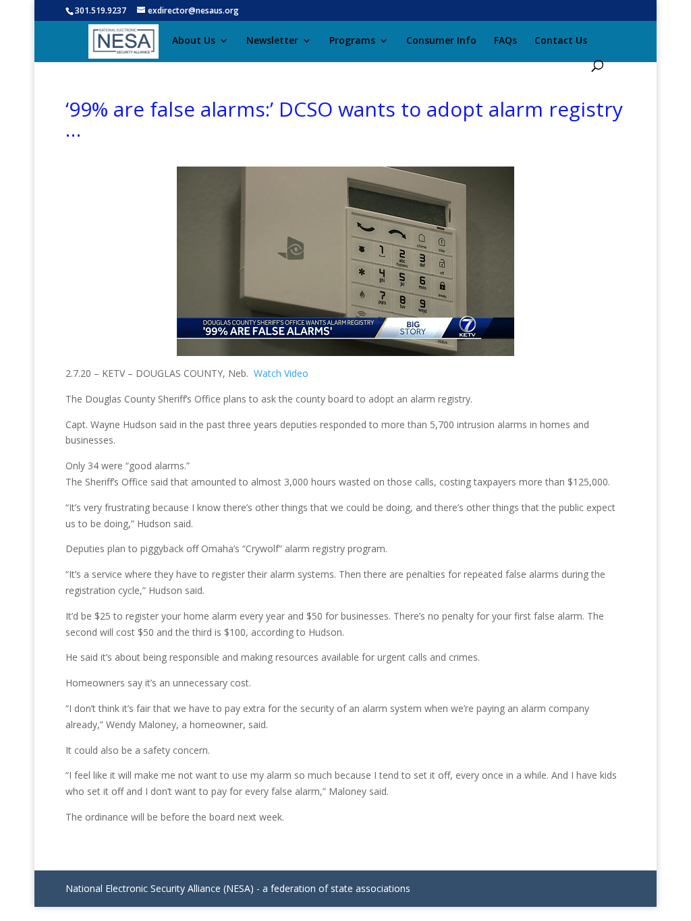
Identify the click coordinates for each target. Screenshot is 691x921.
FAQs (505, 41)
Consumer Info (441, 41)
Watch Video (281, 373)
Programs (352, 41)
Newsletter (272, 41)
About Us (193, 41)
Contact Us (560, 41)
